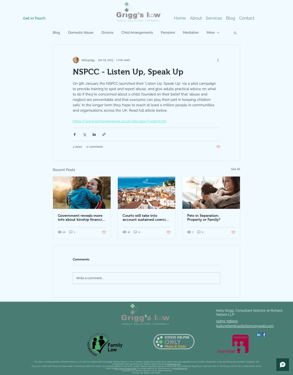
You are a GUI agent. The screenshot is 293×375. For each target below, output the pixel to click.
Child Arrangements (137, 32)
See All (235, 169)
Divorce (107, 32)
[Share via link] (104, 134)
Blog (56, 32)
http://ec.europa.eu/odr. (125, 368)
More (211, 32)
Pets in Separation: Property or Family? (203, 218)
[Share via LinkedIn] (94, 134)
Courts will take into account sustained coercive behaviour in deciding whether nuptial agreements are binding (146, 218)
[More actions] (217, 60)
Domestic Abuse (80, 32)
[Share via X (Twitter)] (84, 134)
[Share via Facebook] (75, 134)
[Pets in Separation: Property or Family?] (211, 193)
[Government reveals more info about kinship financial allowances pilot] (82, 193)
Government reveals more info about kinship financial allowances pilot (81, 218)
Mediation (191, 32)
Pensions (168, 32)
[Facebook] (264, 335)
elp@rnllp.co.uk (180, 368)
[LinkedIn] (259, 335)
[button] (214, 18)
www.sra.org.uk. (173, 364)
